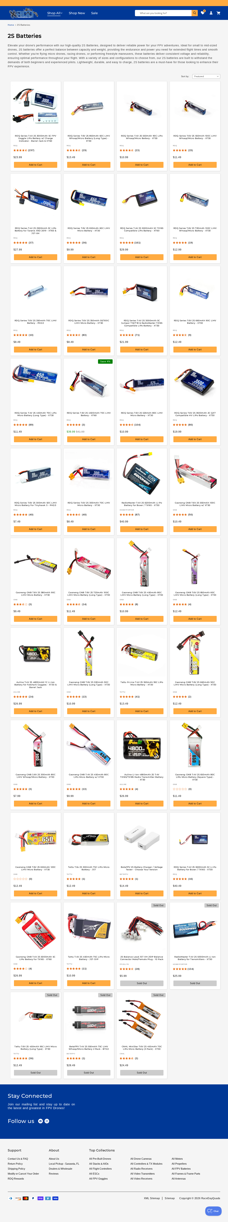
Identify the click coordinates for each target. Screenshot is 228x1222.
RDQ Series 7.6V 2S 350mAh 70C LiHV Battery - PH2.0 (36, 321)
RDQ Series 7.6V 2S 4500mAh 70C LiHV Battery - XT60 (89, 414)
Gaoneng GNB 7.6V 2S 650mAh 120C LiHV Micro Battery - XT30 (35, 868)
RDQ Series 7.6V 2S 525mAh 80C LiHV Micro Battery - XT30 (142, 414)
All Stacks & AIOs (98, 1163)
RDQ (15, 145)
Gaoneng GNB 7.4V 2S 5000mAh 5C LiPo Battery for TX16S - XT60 (35, 957)
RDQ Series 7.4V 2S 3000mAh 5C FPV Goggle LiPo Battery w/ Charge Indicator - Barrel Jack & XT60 (35, 138)
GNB (175, 510)
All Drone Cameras (141, 1158)
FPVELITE (124, 964)
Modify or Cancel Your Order (23, 1173)
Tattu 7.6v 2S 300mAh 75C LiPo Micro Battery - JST (88, 868)
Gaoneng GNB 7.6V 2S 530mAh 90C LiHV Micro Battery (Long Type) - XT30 (88, 683)
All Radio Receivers (141, 1168)
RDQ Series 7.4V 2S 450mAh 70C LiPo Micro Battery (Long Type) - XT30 (35, 414)
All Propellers (179, 1163)
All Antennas (179, 1178)
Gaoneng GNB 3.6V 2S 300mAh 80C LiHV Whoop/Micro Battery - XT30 (35, 775)
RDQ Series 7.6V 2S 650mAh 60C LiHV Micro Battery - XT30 (89, 229)
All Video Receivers (141, 1178)
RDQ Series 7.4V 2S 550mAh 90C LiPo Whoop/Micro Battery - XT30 (142, 136)
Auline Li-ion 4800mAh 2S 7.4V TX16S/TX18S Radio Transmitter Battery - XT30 (141, 777)
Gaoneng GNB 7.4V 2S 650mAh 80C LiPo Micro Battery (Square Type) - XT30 (195, 777)
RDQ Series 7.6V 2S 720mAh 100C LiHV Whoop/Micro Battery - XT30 (195, 229)
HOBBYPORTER (127, 510)
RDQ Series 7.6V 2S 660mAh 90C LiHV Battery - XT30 (195, 321)
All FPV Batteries (181, 1168)
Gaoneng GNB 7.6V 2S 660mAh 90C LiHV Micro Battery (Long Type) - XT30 (195, 683)
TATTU (122, 692)
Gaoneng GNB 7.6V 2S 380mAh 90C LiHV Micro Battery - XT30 (35, 593)
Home (11, 25)
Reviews (53, 1173)
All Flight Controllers (100, 1168)
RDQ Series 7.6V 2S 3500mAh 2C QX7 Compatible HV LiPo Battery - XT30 (195, 414)
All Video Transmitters (142, 1173)
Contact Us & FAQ (18, 1158)
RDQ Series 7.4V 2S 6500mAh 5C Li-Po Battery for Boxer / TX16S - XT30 (195, 868)
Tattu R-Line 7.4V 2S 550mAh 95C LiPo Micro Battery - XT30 (142, 683)
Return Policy (15, 1163)
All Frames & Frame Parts (186, 1173)
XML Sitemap (152, 1198)
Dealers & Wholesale (60, 1168)
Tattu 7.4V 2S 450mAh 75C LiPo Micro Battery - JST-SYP (89, 957)
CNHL (122, 1054)
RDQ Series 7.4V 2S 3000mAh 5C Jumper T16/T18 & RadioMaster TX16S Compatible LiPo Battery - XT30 (142, 323)
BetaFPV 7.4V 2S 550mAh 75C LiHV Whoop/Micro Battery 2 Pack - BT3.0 (89, 1047)
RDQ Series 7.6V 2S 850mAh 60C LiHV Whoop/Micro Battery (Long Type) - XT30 (89, 138)
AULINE (16, 692)
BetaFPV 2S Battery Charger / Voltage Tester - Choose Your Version (142, 868)
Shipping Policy (16, 1168)
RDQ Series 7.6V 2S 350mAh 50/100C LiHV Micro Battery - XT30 (88, 321)
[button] (55, 13)
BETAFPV (124, 874)
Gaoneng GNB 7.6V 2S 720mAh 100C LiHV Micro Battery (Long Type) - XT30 (88, 593)
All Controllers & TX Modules (146, 1163)
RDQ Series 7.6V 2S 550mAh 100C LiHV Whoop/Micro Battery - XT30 (195, 136)
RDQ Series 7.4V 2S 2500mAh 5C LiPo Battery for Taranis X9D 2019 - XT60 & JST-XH (35, 231)
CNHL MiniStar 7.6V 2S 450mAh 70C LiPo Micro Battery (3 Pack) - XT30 (142, 1047)
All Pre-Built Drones (100, 1158)
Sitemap (170, 1198)
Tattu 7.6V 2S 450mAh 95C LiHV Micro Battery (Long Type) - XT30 (35, 1047)
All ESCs (94, 1173)
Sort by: (185, 76)
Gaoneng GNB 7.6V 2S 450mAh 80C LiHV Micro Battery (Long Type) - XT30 (142, 593)
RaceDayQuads (210, 1198)
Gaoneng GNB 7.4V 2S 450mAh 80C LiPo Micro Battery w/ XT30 (89, 775)
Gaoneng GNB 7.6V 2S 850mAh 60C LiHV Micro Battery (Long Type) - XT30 (195, 593)
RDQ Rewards (16, 1178)
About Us (54, 1158)
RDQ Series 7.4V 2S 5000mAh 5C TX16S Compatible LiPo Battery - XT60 (141, 229)
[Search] (195, 13)
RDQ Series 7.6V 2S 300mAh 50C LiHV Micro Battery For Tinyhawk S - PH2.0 (35, 503)
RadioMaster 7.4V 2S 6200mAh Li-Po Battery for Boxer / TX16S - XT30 (142, 503)
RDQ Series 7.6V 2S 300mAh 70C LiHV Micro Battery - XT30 (88, 503)
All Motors (177, 1158)
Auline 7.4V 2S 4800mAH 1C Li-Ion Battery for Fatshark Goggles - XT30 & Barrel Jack (35, 685)
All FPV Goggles (98, 1178)
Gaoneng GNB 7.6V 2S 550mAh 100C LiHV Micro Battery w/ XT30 (195, 503)
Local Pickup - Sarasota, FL (64, 1163)
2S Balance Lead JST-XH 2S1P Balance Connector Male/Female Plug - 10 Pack (141, 957)
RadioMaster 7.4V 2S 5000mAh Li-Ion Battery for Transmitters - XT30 (195, 957)
